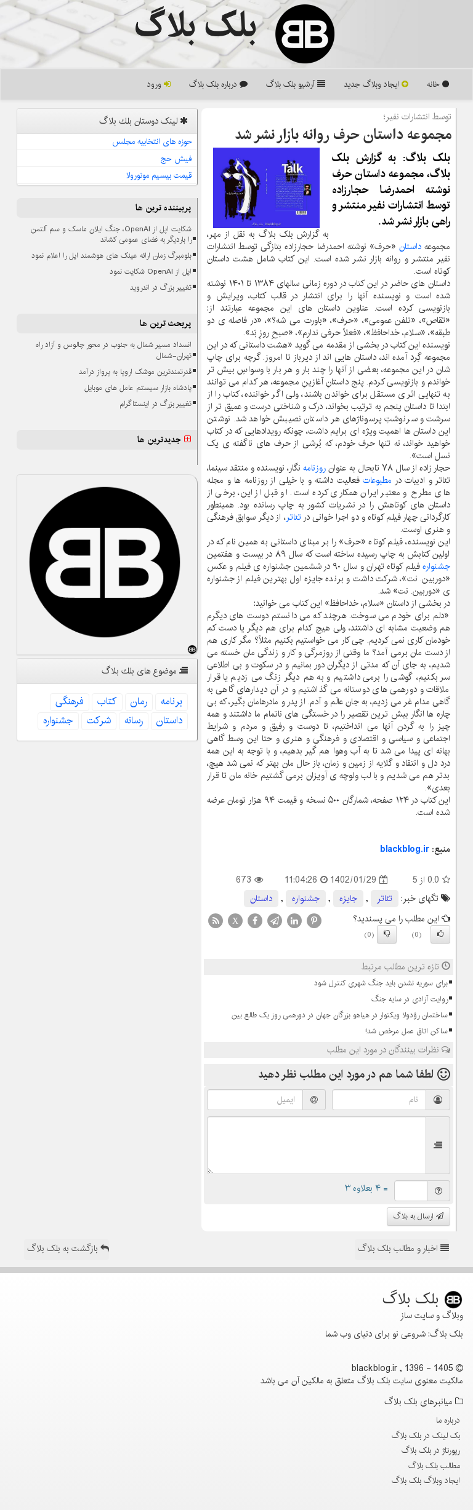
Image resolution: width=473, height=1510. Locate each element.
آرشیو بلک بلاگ (291, 84)
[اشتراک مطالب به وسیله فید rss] (215, 920)
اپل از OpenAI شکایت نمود (151, 271)
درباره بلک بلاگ (214, 84)
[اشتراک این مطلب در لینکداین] (294, 920)
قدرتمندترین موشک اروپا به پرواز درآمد (135, 372)
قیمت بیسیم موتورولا (159, 175)
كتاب (107, 701)
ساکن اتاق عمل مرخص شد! (406, 1031)
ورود (155, 84)
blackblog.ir (404, 849)
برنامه (171, 701)
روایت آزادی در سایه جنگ (409, 999)
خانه (434, 84)
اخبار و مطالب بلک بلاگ (399, 1248)
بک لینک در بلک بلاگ (426, 1435)
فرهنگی (69, 701)
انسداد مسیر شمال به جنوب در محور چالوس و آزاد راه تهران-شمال (114, 350)
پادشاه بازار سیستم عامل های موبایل (138, 388)
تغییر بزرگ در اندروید (161, 287)
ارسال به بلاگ (415, 1216)
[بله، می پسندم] (440, 934)
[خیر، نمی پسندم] (387, 934)
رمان (139, 701)
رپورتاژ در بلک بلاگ (431, 1450)
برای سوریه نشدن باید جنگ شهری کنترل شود (381, 983)
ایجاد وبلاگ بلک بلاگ (426, 1480)
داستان (410, 246)
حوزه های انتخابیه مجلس (152, 141)
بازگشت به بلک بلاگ (63, 1248)
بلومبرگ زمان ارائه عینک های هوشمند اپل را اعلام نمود (111, 255)
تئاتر (293, 517)
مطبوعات (377, 480)
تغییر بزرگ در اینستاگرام (155, 404)
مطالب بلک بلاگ (434, 1465)
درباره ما (448, 1420)
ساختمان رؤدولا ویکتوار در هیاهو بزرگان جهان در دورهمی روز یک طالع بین (340, 1015)
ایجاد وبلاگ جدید (373, 84)
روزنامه (314, 468)
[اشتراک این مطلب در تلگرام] (274, 920)
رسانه (133, 720)
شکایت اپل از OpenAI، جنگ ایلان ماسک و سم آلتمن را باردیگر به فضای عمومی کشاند (111, 234)
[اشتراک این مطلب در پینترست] (314, 920)
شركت (99, 720)
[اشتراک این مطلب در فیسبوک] (255, 920)
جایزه (348, 898)
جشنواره (436, 566)
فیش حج (176, 158)
